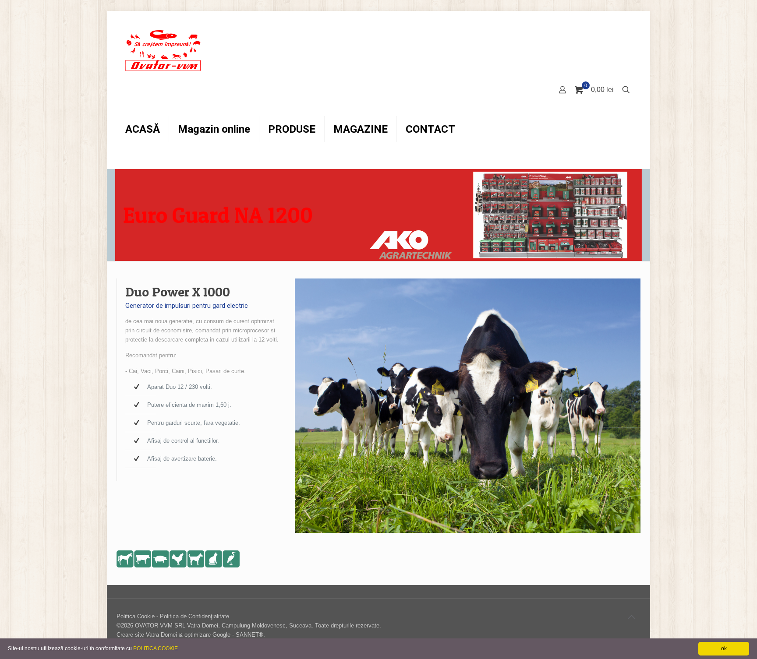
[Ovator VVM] (163, 50)
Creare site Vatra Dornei (147, 634)
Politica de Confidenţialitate (194, 616)
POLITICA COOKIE (155, 648)
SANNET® (249, 634)
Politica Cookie (136, 616)
